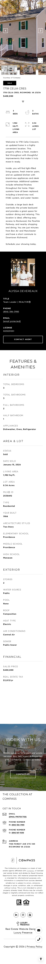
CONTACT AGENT (23, 339)
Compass (30, 871)
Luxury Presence (23, 932)
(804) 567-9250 (18, 833)
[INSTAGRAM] (23, 914)
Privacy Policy (34, 946)
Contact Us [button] (23, 774)
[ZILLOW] (29, 914)
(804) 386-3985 (11, 311)
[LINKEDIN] (16, 914)
